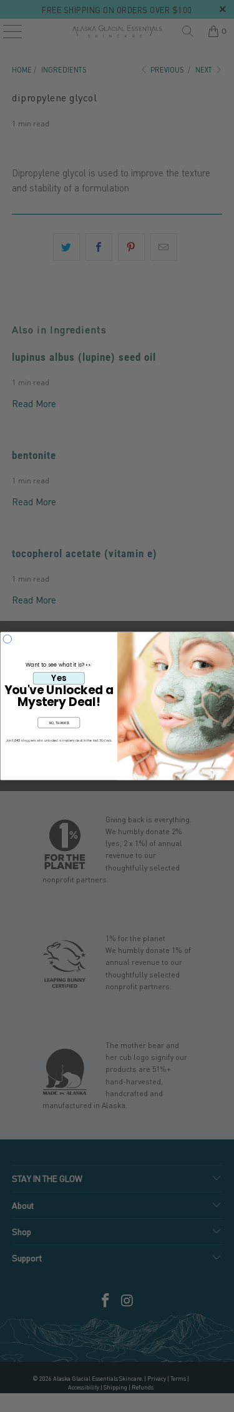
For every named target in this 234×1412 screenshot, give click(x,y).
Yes (58, 677)
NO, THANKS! (59, 722)
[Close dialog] (7, 639)
